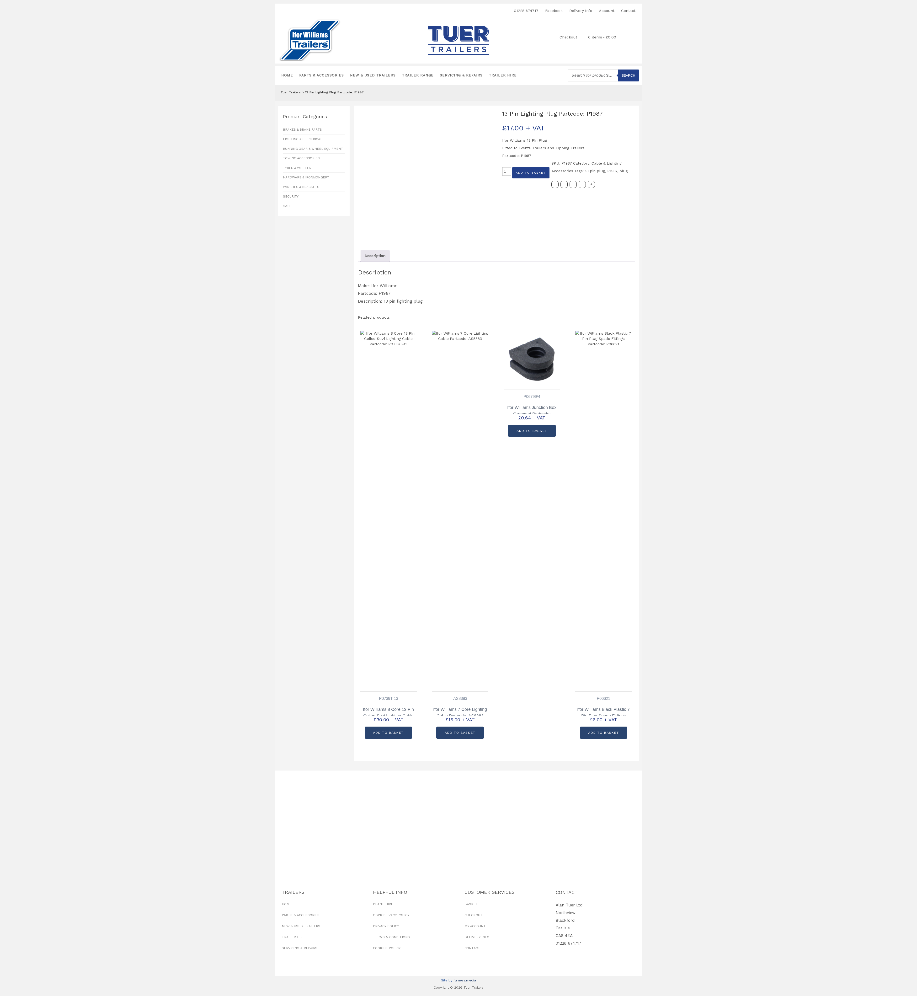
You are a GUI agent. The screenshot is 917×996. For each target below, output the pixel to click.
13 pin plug (595, 171)
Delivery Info (580, 10)
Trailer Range (418, 75)
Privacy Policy (386, 926)
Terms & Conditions (391, 937)
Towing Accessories (301, 158)
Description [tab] (375, 255)
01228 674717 (526, 10)
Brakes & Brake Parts (302, 129)
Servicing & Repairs (461, 75)
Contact (628, 10)
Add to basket (531, 172)
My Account (475, 926)
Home (287, 75)
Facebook (554, 10)
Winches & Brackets (301, 187)
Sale (287, 206)
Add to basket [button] (388, 732)
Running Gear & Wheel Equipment (313, 148)
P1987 (612, 171)
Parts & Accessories (321, 75)
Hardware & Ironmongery (306, 177)
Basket (471, 904)
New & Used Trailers (373, 75)
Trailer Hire (503, 75)
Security (291, 196)
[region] (458, 822)
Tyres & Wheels (297, 168)
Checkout (568, 37)
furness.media (464, 980)
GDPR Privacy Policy (391, 915)
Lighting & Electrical (302, 139)
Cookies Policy (386, 948)
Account (606, 10)
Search (628, 75)
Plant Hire (383, 904)
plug (623, 171)
